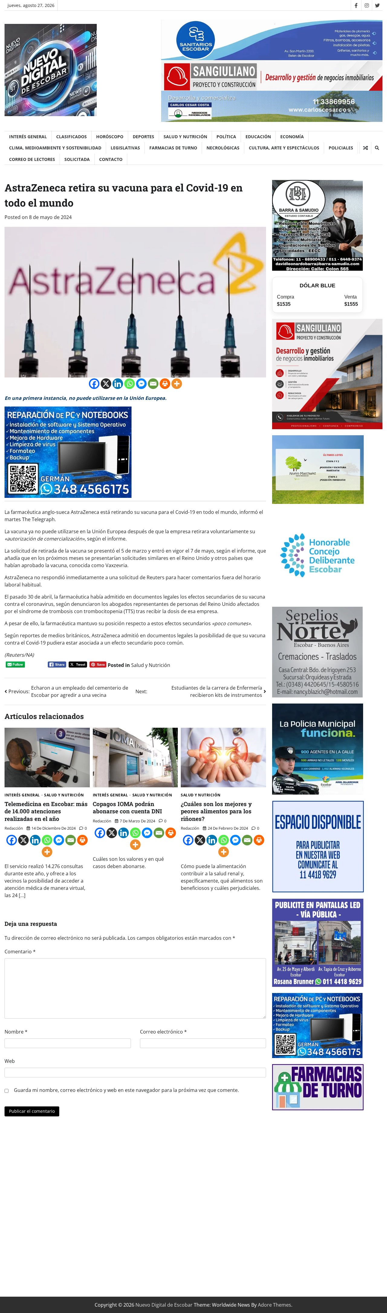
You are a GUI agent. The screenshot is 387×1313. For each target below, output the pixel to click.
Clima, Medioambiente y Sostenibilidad (55, 148)
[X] (106, 383)
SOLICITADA (77, 159)
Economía (292, 136)
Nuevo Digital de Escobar (164, 1305)
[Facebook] (356, 5)
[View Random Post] (365, 148)
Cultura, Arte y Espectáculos (284, 148)
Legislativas (125, 148)
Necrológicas (223, 148)
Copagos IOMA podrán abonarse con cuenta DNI (127, 807)
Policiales (341, 148)
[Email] (153, 383)
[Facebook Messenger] (141, 383)
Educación (258, 136)
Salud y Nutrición (185, 136)
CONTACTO (110, 159)
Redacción (14, 828)
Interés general (28, 136)
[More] (176, 383)
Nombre (16, 1031)
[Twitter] (377, 5)
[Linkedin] (117, 383)
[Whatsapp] (129, 383)
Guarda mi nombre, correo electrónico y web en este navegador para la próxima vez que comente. (126, 1090)
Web (10, 1061)
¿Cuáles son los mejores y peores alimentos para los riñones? (216, 811)
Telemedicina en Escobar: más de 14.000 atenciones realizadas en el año (46, 811)
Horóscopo (109, 136)
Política (226, 136)
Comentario (20, 951)
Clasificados (71, 136)
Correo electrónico (163, 1031)
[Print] (165, 383)
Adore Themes (274, 1305)
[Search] (376, 148)
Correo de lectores (32, 159)
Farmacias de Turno (173, 148)
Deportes (143, 136)
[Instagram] (366, 5)
